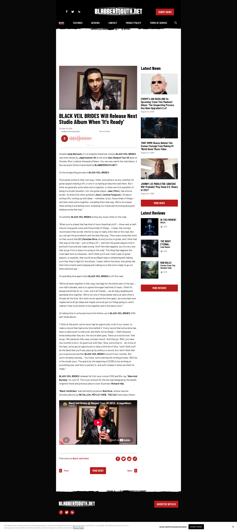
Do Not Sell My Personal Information (173, 527)
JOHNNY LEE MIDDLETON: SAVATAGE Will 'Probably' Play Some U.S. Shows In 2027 (159, 187)
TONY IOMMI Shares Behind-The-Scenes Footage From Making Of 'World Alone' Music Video (157, 146)
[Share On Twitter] (123, 459)
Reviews (95, 22)
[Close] (233, 526)
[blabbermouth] (118, 14)
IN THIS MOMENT (168, 219)
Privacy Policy (133, 22)
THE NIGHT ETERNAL (165, 242)
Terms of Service (158, 22)
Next (129, 470)
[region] (118, 527)
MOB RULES (165, 262)
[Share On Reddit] (129, 459)
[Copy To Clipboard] (135, 459)
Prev (66, 470)
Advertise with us (166, 504)
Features (77, 22)
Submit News (165, 12)
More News (98, 470)
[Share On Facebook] (118, 459)
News (61, 22)
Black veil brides (81, 458)
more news (159, 203)
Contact (113, 22)
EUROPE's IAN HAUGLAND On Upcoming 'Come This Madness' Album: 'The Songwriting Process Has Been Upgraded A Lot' (157, 103)
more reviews (159, 288)
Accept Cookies (196, 527)
